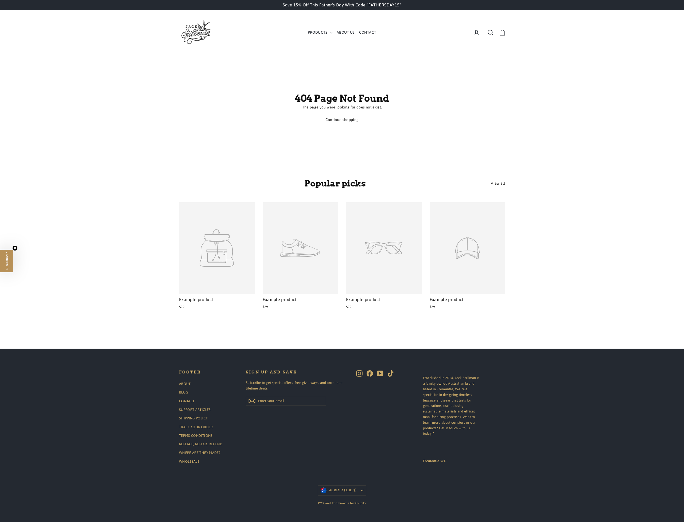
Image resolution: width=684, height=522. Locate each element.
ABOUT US (346, 32)
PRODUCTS (318, 32)
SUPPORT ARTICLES (195, 410)
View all (498, 183)
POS (321, 503)
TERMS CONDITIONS (196, 436)
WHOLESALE (189, 461)
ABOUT (185, 384)
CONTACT (367, 32)
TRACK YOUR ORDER (196, 427)
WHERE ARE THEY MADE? (199, 453)
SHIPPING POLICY (193, 418)
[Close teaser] (15, 248)
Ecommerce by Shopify (349, 503)
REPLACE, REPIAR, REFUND (200, 444)
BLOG (183, 392)
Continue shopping (342, 120)
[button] (6, 261)
